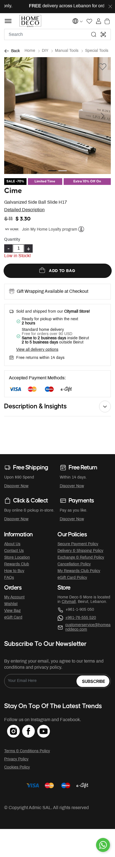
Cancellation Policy (74, 564)
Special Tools (96, 51)
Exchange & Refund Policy (81, 557)
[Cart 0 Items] (107, 21)
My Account (14, 597)
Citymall (69, 602)
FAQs (9, 578)
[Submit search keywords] (94, 34)
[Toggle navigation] (8, 21)
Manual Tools (66, 51)
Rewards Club (16, 564)
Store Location (17, 557)
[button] (12, 115)
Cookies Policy (17, 767)
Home (30, 51)
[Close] (110, 6)
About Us (12, 544)
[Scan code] (103, 34)
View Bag (12, 611)
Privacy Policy (16, 759)
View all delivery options (37, 350)
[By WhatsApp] (103, 845)
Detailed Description (24, 210)
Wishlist (11, 604)
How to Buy (14, 571)
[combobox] (57, 34)
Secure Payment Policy (78, 544)
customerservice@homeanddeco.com (88, 627)
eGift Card (13, 617)
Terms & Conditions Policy (27, 751)
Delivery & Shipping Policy (80, 551)
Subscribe (93, 681)
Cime (13, 191)
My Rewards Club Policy (79, 571)
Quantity (12, 239)
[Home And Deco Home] (30, 21)
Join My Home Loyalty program (49, 229)
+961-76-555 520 (80, 618)
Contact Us (14, 551)
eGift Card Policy (72, 578)
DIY (45, 51)
